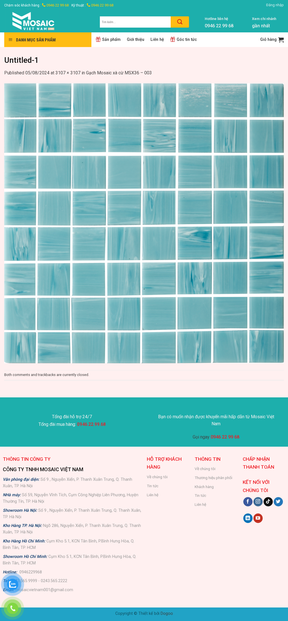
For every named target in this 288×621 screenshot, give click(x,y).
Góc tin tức (187, 39)
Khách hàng (204, 486)
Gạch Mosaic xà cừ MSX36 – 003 (119, 72)
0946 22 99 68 (57, 5)
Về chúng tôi (157, 477)
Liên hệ (157, 39)
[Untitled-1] (144, 223)
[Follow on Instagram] (258, 502)
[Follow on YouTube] (258, 518)
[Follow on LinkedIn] (248, 518)
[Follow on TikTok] (268, 502)
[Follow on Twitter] (278, 502)
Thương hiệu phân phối (213, 477)
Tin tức (152, 486)
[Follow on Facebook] (248, 502)
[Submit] (180, 22)
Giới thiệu (135, 39)
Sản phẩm (111, 39)
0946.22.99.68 (91, 424)
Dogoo (167, 613)
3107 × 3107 (67, 72)
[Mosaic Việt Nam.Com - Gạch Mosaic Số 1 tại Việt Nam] (47, 21)
